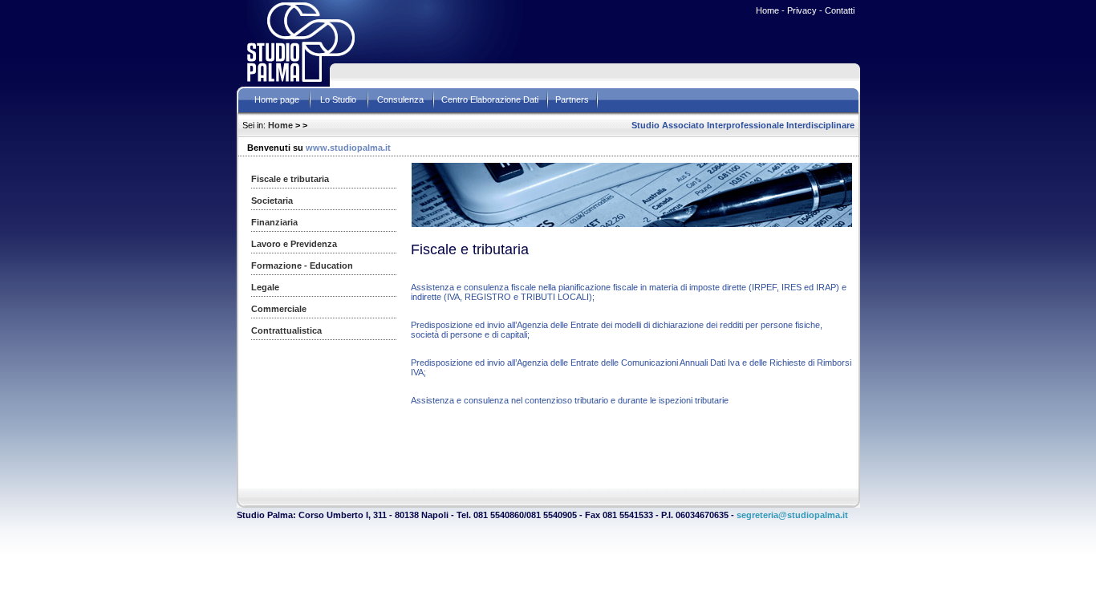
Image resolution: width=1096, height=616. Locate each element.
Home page (276, 99)
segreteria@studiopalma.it (792, 515)
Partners (572, 99)
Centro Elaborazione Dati (489, 99)
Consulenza (400, 99)
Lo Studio (338, 99)
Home (280, 125)
